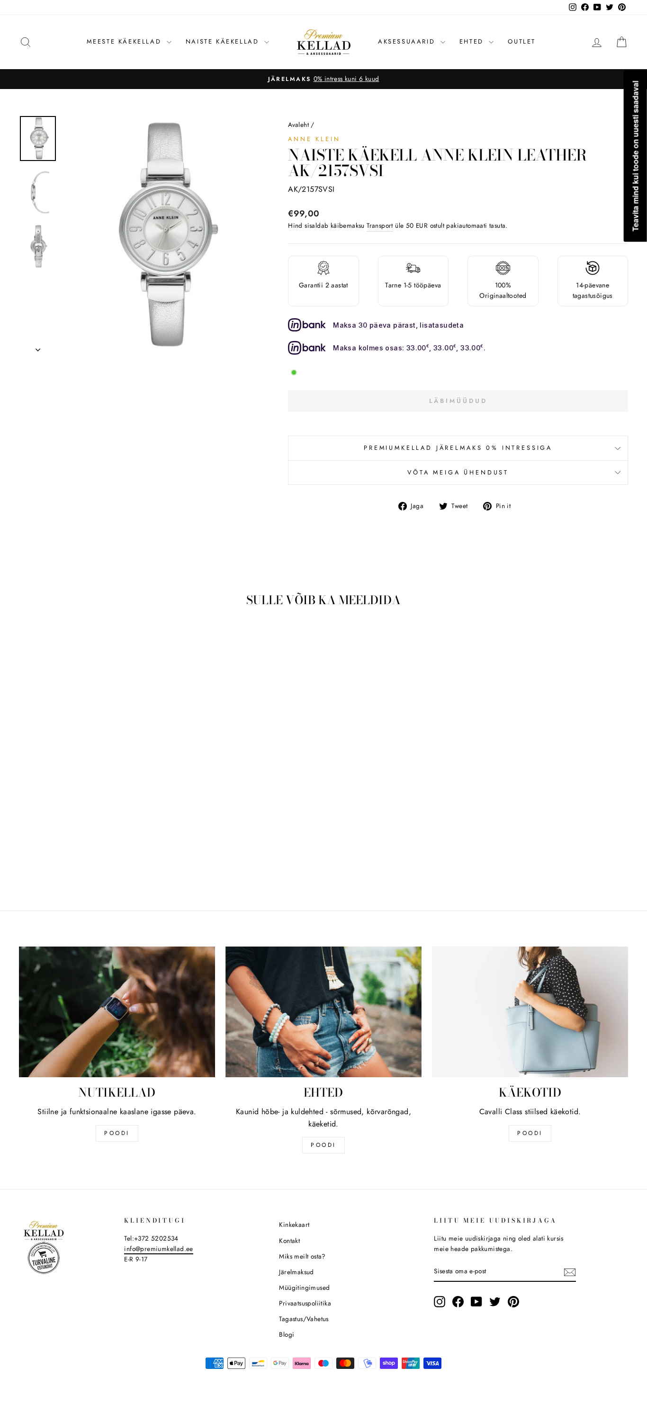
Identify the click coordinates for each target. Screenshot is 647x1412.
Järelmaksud (296, 1272)
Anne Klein (314, 138)
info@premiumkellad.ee (158, 1248)
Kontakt (289, 1240)
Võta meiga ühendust (458, 472)
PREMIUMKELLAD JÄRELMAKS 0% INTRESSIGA (458, 447)
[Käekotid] (530, 1012)
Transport (380, 225)
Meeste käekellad (125, 41)
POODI (117, 1133)
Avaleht (298, 124)
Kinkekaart (294, 1224)
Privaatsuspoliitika (305, 1303)
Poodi (323, 1145)
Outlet (522, 41)
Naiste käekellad (224, 41)
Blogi (286, 1334)
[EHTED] (323, 1012)
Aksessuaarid (408, 41)
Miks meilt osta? (302, 1256)
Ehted (473, 41)
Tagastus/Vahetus (303, 1318)
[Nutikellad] (117, 1012)
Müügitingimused (304, 1287)
